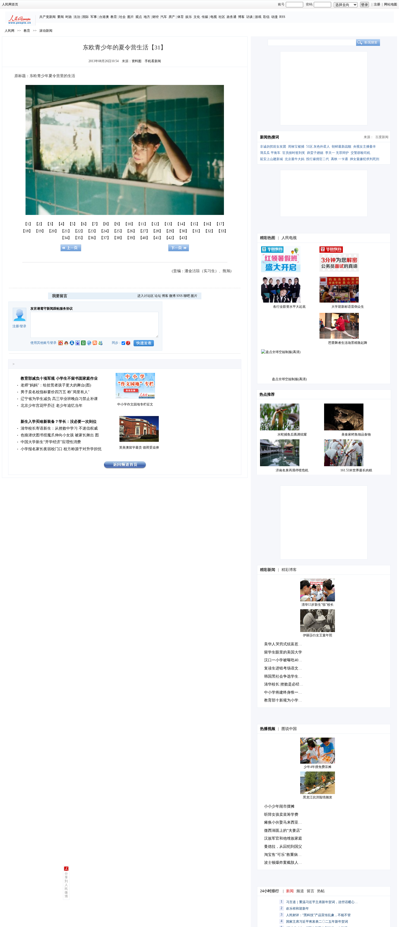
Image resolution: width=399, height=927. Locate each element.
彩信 (266, 17)
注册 (377, 4)
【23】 (92, 231)
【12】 (155, 224)
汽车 (163, 17)
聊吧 (186, 296)
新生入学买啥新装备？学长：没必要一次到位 (59, 422)
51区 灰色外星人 (318, 146)
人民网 (9, 31)
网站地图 (390, 4)
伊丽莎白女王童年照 (317, 635)
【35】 (79, 238)
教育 (113, 17)
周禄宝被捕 (296, 146)
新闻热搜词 (269, 137)
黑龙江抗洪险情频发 (317, 797)
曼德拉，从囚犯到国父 (283, 847)
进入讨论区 (145, 296)
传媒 (205, 17)
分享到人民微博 (66, 885)
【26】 (131, 231)
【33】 (222, 231)
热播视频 (267, 729)
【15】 (194, 224)
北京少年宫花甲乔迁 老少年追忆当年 (52, 406)
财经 (155, 17)
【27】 (144, 231)
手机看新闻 (153, 61)
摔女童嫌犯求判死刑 (364, 159)
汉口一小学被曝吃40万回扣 (287, 660)
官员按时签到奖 (293, 153)
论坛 (157, 296)
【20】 (53, 231)
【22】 (79, 231)
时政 (68, 17)
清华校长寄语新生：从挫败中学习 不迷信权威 (59, 428)
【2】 (39, 224)
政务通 (231, 17)
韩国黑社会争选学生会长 (285, 676)
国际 (85, 17)
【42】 (170, 238)
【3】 (50, 224)
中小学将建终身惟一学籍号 (287, 692)
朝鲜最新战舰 (341, 146)
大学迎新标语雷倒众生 (347, 307)
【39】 (131, 238)
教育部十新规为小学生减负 (287, 700)
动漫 (274, 17)
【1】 (28, 224)
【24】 (105, 231)
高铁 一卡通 (339, 159)
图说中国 (289, 729)
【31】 (196, 231)
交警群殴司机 (360, 153)
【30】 (183, 231)
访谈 (249, 17)
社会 (122, 17)
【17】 (220, 224)
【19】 (40, 231)
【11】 (142, 224)
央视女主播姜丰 (364, 146)
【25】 (118, 231)
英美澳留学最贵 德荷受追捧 (139, 447)
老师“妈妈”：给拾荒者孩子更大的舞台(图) (56, 385)
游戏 (258, 17)
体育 (180, 17)
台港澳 (104, 17)
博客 (241, 17)
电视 (213, 17)
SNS (179, 296)
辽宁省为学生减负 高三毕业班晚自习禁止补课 (59, 399)
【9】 (117, 224)
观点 (138, 17)
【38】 (118, 238)
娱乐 (188, 17)
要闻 (60, 17)
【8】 (106, 224)
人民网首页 (10, 4)
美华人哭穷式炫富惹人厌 (285, 644)
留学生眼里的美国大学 (283, 652)
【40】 (144, 238)
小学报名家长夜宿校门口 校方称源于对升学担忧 (61, 449)
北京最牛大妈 (294, 159)
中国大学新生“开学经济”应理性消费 (51, 442)
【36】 (92, 238)
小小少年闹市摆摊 (279, 806)
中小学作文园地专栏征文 (135, 404)
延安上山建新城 (271, 159)
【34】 (66, 238)
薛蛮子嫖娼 (315, 153)
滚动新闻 (45, 31)
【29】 (170, 231)
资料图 (136, 61)
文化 (197, 17)
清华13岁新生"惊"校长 (318, 605)
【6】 (83, 224)
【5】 (72, 224)
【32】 (209, 231)
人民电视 (289, 238)
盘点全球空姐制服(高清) (289, 379)
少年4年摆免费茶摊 (317, 767)
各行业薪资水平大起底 (289, 307)
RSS (282, 17)
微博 (172, 296)
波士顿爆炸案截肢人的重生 (287, 863)
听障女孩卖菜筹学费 (281, 814)
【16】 (207, 224)
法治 (77, 17)
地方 (147, 17)
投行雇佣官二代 (317, 159)
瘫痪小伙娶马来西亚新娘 (285, 822)
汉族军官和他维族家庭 (283, 838)
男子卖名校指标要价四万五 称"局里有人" (55, 392)
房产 (172, 17)
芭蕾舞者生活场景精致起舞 (347, 343)
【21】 (66, 231)
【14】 (181, 224)
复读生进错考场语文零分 (285, 668)
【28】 (157, 231)
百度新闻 (381, 137)
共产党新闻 (47, 17)
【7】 (95, 224)
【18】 (27, 231)
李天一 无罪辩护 (337, 153)
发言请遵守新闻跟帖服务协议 (51, 308)
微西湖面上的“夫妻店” (283, 830)
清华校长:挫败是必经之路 (285, 684)
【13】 (168, 224)
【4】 (61, 224)
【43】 (183, 238)
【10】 (129, 224)
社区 (221, 17)
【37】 (105, 238)
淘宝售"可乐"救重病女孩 (284, 855)
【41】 (157, 238)
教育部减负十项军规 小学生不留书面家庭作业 (59, 378)
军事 (93, 17)
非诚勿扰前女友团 (273, 146)
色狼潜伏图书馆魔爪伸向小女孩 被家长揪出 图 (60, 435)
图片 (130, 17)
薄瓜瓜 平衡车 (270, 153)
